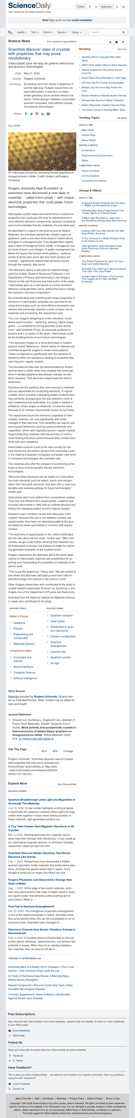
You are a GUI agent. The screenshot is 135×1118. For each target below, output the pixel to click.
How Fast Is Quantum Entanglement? (31, 906)
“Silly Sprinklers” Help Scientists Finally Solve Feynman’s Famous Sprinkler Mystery (102, 248)
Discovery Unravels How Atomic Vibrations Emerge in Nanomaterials (41, 931)
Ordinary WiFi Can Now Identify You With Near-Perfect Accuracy (103, 232)
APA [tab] (55, 751)
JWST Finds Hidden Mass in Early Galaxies (104, 65)
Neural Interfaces (23, 666)
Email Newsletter (21, 1030)
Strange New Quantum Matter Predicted (102, 100)
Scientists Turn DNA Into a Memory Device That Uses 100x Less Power (104, 270)
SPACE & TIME (86, 124)
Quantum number (61, 657)
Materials (13, 696)
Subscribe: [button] (106, 6)
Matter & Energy (19, 616)
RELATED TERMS (55, 608)
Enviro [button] (47, 32)
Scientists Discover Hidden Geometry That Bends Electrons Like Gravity (39, 855)
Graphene (19, 623)
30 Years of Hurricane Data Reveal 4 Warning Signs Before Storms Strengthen (38, 978)
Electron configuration (63, 636)
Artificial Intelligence (25, 678)
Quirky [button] (76, 32)
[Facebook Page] (89, 6)
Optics (85, 160)
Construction (88, 150)
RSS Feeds (19, 1035)
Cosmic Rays (88, 135)
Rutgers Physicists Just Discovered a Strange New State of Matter (40, 881)
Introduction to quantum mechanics (62, 628)
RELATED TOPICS (18, 608)
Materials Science (24, 644)
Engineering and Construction (23, 636)
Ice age (55, 663)
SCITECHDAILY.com (31, 958)
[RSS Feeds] (117, 6)
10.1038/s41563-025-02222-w (36, 738)
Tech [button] (34, 32)
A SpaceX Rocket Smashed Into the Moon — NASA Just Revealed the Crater (103, 204)
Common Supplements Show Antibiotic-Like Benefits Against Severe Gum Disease (39, 996)
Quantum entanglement (59, 644)
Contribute (47, 1098)
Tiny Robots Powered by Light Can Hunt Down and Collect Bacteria (102, 262)
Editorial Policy (94, 1098)
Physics (18, 628)
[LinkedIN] (43, 114)
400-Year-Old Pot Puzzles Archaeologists (103, 82)
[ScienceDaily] (29, 6)
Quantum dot (58, 651)
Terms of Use (113, 1098)
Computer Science (24, 672)
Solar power (58, 621)
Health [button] (21, 32)
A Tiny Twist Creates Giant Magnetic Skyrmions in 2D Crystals (41, 828)
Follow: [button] (81, 6)
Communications (90, 175)
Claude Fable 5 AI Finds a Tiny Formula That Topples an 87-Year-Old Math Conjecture (102, 279)
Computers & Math (20, 651)
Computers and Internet (22, 659)
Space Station (89, 140)
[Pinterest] (37, 114)
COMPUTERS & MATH (89, 165)
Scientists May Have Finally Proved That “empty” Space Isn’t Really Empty (103, 212)
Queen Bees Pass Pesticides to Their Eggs (104, 77)
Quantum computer (62, 615)
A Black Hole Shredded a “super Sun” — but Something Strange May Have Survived (104, 219)
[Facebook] (26, 114)
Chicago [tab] (68, 751)
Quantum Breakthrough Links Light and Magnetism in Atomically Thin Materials (41, 801)
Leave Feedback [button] (21, 1083)
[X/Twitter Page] (96, 6)
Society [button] (61, 32)
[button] (111, 42)
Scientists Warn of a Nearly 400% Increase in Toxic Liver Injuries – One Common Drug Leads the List (41, 969)
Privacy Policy (77, 1098)
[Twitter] (31, 114)
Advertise (61, 1098)
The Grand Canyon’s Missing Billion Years (103, 109)
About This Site (23, 1098)
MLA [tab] (44, 751)
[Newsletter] (123, 6)
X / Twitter (18, 1060)
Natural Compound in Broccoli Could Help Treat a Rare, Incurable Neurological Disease (40, 987)
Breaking (85, 49)
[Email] (48, 114)
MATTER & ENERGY (88, 145)
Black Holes (88, 130)
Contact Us (18, 1088)
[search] (123, 32)
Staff (37, 1098)
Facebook (18, 1055)
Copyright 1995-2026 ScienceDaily (28, 1103)
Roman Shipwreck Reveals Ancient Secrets (104, 95)
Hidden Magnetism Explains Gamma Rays (104, 105)
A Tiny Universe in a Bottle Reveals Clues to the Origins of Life (103, 239)
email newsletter (82, 20)
